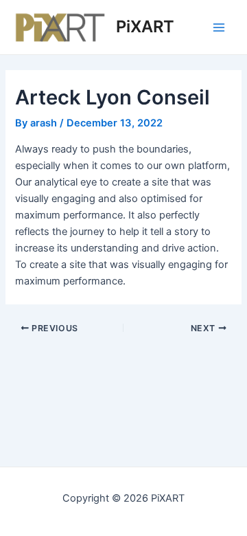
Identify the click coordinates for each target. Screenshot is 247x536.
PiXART (145, 26)
